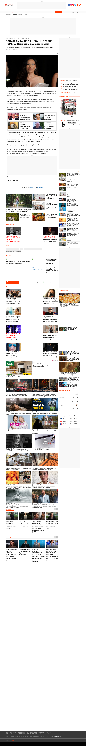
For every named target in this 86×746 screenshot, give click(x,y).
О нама (52, 736)
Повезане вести (10, 509)
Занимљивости (43, 12)
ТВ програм (8, 14)
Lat (77, 4)
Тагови (7, 245)
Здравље (13, 12)
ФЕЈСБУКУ (40, 187)
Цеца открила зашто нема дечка (13, 251)
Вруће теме (9, 255)
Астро (36, 12)
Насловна (7, 12)
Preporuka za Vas (10, 224)
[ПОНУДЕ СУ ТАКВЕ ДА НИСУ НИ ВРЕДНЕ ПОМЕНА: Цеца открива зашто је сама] (32, 71)
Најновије (62, 80)
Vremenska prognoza (64, 390)
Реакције (75, 80)
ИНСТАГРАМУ (32, 187)
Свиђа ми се (39, 282)
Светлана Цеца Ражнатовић (12, 248)
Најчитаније (68, 80)
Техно (49, 12)
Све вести (61, 171)
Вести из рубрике (10, 537)
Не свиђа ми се (51, 282)
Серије (25, 14)
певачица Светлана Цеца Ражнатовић (33, 248)
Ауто (53, 12)
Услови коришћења (58, 736)
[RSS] (79, 171)
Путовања (31, 12)
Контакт (12, 740)
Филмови (20, 14)
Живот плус (20, 12)
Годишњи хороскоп (71, 120)
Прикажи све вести (65, 92)
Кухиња (26, 12)
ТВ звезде (15, 14)
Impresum (8, 740)
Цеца (22, 248)
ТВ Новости (58, 12)
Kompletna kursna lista (74, 412)
